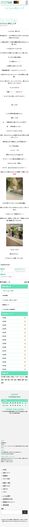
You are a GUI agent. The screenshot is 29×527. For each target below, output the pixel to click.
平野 (5, 379)
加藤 (26, 376)
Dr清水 (8, 376)
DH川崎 (3, 376)
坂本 (2, 379)
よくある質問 (6, 496)
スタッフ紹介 (6, 478)
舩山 (26, 379)
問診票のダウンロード (9, 502)
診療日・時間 (6, 483)
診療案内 (5, 475)
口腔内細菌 (5, 295)
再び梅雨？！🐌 (5, 282)
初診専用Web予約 (8, 499)
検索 (2, 508)
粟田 (23, 379)
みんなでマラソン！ (20, 269)
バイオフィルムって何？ (8, 290)
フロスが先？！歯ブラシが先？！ (10, 300)
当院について (6, 472)
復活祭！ (3, 269)
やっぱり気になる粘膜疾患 (8, 309)
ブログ (4, 492)
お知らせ (5, 489)
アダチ (17, 376)
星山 (9, 379)
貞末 (2, 382)
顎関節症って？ (6, 304)
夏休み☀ (3, 274)
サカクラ (21, 376)
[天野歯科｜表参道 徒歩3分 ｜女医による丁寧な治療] (7, 2)
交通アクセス (6, 486)
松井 (12, 379)
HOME (4, 469)
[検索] (25, 512)
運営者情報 (6, 505)
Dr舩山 (12, 376)
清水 (15, 379)
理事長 (19, 379)
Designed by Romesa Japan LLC (20, 521)
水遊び (26, 282)
